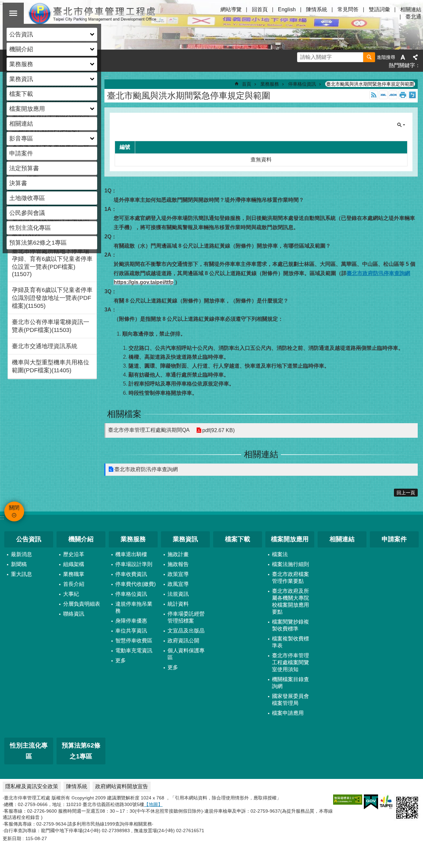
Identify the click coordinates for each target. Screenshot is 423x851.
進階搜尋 (386, 57)
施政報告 (178, 564)
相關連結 (21, 123)
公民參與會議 (27, 213)
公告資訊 (28, 539)
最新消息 (21, 554)
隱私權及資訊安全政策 (31, 786)
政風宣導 (178, 584)
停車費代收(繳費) (135, 584)
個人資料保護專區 (186, 654)
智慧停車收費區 (133, 640)
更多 (120, 660)
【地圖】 (153, 804)
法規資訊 (178, 594)
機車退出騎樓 (131, 554)
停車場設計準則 (133, 564)
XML (383, 95)
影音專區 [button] (21, 138)
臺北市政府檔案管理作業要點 (290, 577)
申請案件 (21, 153)
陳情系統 (316, 9)
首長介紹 (73, 584)
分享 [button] (415, 57)
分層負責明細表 (81, 604)
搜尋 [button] (369, 57)
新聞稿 (19, 564)
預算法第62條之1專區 (38, 242)
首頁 (246, 84)
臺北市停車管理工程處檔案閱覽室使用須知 (290, 662)
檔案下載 (21, 94)
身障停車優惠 (131, 621)
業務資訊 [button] (21, 79)
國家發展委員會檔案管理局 (290, 699)
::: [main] (106, 77)
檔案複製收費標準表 (290, 642)
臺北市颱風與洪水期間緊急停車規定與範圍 (370, 84)
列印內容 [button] (403, 95)
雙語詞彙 (379, 9)
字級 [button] (403, 57)
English (287, 9)
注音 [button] (412, 95)
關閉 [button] (13, 13)
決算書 (18, 183)
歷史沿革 (73, 554)
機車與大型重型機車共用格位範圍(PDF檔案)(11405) (50, 366)
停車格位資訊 (302, 84)
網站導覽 (231, 9)
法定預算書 (24, 168)
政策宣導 (178, 574)
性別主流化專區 (30, 227)
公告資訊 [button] (21, 34)
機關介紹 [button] (21, 49)
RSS (373, 95)
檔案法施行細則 (290, 564)
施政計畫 (178, 554)
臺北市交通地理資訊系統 (44, 346)
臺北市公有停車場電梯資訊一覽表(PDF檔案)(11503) (50, 326)
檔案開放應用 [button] (27, 108)
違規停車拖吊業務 (133, 607)
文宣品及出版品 (186, 630)
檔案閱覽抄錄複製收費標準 (290, 625)
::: (2, 517)
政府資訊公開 (183, 640)
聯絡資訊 (73, 614)
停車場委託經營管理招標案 (186, 617)
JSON (393, 95)
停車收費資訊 (131, 574)
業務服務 (269, 84)
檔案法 (280, 554)
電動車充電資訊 (133, 650)
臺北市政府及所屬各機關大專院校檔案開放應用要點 (290, 601)
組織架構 (73, 564)
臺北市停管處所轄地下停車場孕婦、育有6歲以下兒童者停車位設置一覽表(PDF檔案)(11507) (52, 262)
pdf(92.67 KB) (218, 430)
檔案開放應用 (290, 539)
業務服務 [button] (21, 64)
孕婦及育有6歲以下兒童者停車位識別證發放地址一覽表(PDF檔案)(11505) (52, 298)
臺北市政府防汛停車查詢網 (146, 469)
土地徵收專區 (27, 198)
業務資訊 (185, 539)
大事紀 (71, 594)
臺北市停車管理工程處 (92, 13)
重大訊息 (21, 574)
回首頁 (260, 9)
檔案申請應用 (288, 713)
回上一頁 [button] (406, 492)
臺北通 (413, 17)
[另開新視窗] (347, 799)
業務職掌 (73, 574)
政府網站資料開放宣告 (121, 786)
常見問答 (348, 9)
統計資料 (178, 604)
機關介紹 (81, 539)
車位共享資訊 (131, 630)
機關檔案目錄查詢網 (290, 682)
